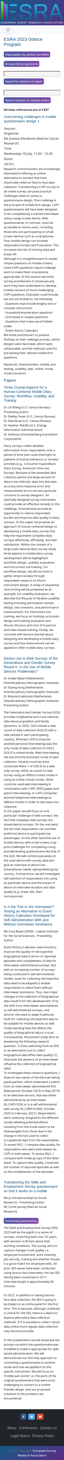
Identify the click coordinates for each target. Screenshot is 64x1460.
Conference (28, 1428)
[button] (23, 1417)
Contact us (48, 1428)
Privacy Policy (43, 1436)
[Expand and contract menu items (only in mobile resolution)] (8, 30)
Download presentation (21, 1221)
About (12, 1428)
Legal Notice (20, 1436)
